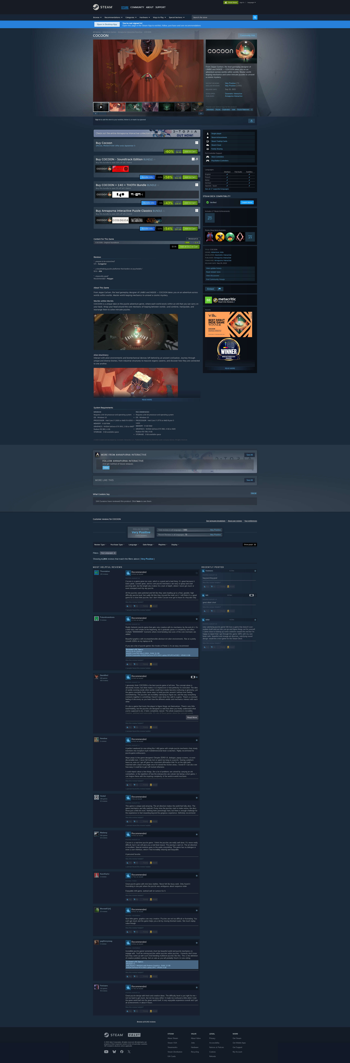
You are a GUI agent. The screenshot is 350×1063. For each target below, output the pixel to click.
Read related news (213, 272)
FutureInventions (107, 617)
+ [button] (251, 109)
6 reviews (103, 741)
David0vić (104, 675)
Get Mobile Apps (239, 1043)
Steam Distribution (175, 1052)
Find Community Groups (215, 279)
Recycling (195, 1052)
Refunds (212, 1056)
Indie (233, 109)
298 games (103, 799)
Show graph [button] (248, 545)
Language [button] (133, 544)
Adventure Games (109, 32)
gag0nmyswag (106, 941)
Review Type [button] (99, 544)
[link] (173, 151)
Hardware (194, 1047)
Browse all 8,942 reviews (146, 1022)
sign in (242, 2)
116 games (103, 988)
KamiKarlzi (104, 874)
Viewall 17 (210, 218)
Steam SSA (172, 1043)
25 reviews (103, 911)
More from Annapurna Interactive (123, 454)
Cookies (212, 1052)
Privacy (212, 1038)
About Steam (173, 1038)
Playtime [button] (161, 544)
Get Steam (237, 1038)
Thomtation (105, 571)
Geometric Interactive (233, 94)
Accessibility (214, 1043)
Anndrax (103, 738)
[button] (97, 17)
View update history (213, 268)
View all (253, 493)
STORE (125, 7)
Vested (103, 796)
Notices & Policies (216, 1047)
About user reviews (235, 521)
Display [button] (174, 544)
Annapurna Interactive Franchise (130, 32)
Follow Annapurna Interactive (123, 460)
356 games (103, 835)
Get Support (237, 1047)
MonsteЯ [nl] (105, 909)
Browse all (193, 239)
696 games (103, 678)
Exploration (226, 109)
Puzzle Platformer (243, 109)
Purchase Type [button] (117, 544)
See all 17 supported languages (217, 189)
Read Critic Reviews (225, 302)
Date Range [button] (147, 544)
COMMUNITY (137, 7)
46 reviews (103, 991)
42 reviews (103, 801)
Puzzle (218, 109)
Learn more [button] (247, 202)
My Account (237, 1052)
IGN (100, 271)
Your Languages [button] (107, 553)
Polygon (110, 279)
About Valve (196, 1038)
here (139, 501)
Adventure (210, 109)
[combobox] (222, 17)
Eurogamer (102, 264)
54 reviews (103, 838)
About (150, 7)
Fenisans (104, 986)
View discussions (212, 276)
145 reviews (104, 574)
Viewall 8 (250, 237)
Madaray (103, 833)
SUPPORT (160, 7)
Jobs (193, 1043)
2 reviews (103, 944)
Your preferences (250, 521)
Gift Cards (172, 1056)
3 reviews (103, 877)
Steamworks (172, 1047)
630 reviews (104, 680)
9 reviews (103, 620)
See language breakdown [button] (215, 521)
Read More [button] (192, 717)
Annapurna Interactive (233, 96)
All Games (97, 32)
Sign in (97, 120)
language (250, 2)
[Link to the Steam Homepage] (103, 9)
